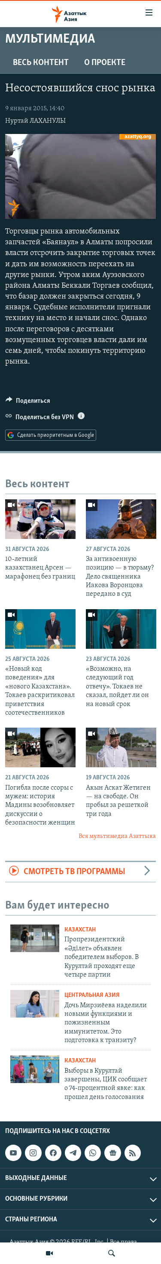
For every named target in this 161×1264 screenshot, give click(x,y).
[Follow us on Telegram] (73, 1153)
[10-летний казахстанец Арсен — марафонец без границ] (40, 519)
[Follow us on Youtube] (13, 1153)
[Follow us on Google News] (112, 1153)
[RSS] (133, 1153)
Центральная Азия (92, 995)
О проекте (104, 63)
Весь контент (41, 63)
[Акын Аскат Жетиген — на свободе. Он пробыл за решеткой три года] (121, 747)
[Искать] (112, 1253)
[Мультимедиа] (49, 1253)
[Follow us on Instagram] (33, 1153)
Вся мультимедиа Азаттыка (117, 836)
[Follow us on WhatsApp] (93, 1153)
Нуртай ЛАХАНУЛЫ (35, 121)
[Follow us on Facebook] (53, 1153)
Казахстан (80, 930)
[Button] (28, 403)
